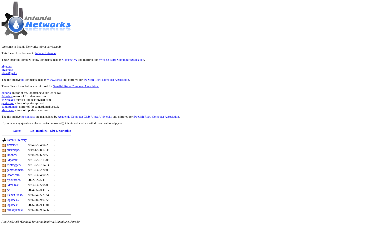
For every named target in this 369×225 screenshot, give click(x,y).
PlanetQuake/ (15, 195)
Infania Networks (45, 53)
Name (17, 130)
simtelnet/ (12, 145)
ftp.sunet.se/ (14, 180)
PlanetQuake (9, 73)
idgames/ (12, 205)
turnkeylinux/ (15, 210)
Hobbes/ (12, 155)
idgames (7, 66)
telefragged (8, 99)
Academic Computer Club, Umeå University (85, 116)
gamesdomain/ (15, 170)
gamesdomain (10, 106)
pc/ (8, 190)
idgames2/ (13, 200)
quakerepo (8, 103)
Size (52, 130)
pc (22, 79)
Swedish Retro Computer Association (121, 59)
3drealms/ (12, 185)
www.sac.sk (54, 79)
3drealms (7, 96)
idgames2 (7, 69)
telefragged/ (14, 165)
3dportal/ (12, 160)
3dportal (7, 92)
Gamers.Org (69, 59)
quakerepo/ (13, 150)
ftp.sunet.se (28, 116)
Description (63, 130)
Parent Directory (17, 140)
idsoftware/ (13, 175)
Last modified (38, 130)
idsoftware (8, 110)
